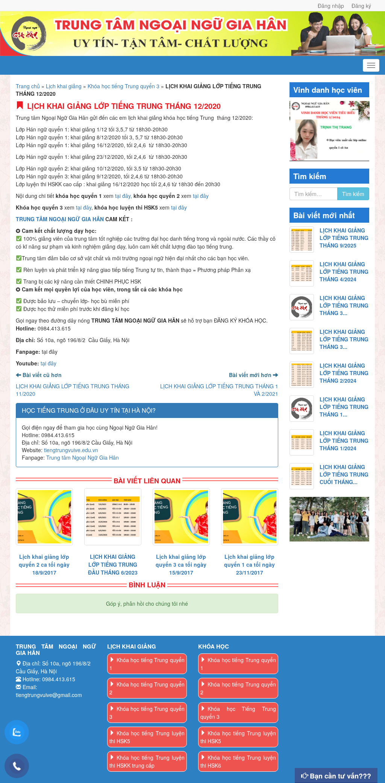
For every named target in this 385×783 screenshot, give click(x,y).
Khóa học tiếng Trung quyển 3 (123, 86)
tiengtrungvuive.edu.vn (71, 450)
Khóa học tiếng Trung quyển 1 (147, 663)
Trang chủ (28, 86)
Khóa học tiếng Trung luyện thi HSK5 (147, 737)
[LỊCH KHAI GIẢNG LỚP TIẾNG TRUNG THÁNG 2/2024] (302, 375)
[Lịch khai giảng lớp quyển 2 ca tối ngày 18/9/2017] (44, 516)
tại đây (201, 195)
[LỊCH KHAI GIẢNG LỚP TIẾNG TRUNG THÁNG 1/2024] (302, 442)
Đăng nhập (331, 5)
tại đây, (123, 195)
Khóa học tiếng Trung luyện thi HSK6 (238, 761)
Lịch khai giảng (64, 86)
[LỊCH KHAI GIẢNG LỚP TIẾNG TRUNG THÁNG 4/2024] (302, 273)
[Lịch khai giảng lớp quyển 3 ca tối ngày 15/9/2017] (181, 516)
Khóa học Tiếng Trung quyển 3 (238, 712)
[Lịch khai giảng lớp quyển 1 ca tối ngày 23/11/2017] (249, 516)
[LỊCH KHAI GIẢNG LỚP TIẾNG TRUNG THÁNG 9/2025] (302, 239)
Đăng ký (361, 5)
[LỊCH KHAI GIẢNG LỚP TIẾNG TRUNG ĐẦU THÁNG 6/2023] (112, 516)
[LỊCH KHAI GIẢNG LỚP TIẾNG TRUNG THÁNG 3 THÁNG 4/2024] (302, 307)
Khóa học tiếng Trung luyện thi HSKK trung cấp (147, 761)
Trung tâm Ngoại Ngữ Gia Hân (82, 457)
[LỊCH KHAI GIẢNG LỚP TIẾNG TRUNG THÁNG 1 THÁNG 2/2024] (302, 408)
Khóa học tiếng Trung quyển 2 (147, 688)
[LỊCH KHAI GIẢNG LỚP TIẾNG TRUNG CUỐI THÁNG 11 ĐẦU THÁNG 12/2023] (302, 476)
